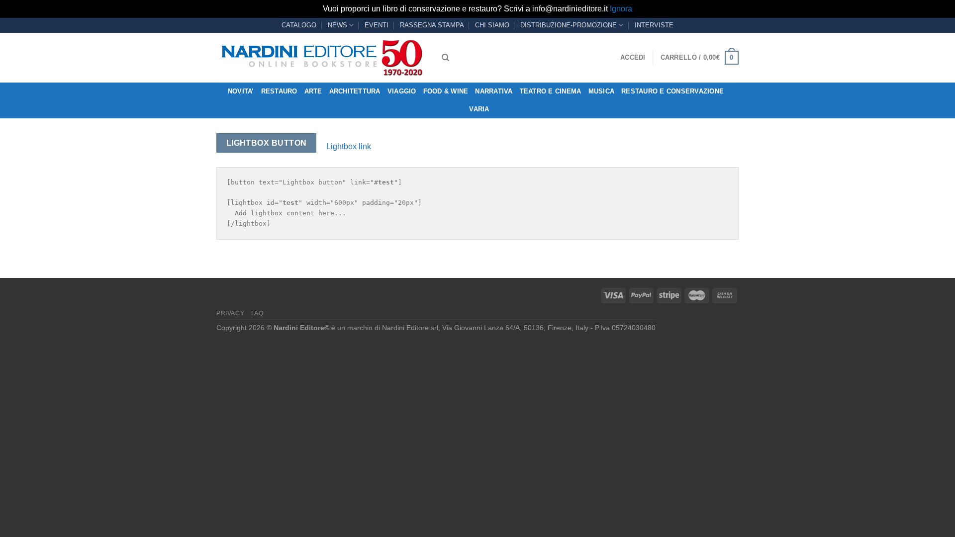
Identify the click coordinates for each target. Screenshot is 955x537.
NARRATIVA (493, 91)
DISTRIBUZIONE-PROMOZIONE (568, 25)
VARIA (479, 109)
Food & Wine (446, 91)
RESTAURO (279, 91)
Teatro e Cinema (550, 91)
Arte (313, 91)
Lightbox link (348, 146)
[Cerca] (445, 57)
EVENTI (376, 25)
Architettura (355, 91)
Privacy (230, 313)
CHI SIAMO (492, 25)
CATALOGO (299, 25)
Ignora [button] (621, 8)
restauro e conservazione (672, 91)
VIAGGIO (401, 91)
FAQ (257, 313)
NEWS (337, 25)
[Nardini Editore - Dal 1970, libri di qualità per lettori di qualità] (321, 58)
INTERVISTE (654, 25)
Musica (601, 91)
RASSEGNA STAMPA (432, 25)
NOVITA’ (241, 91)
